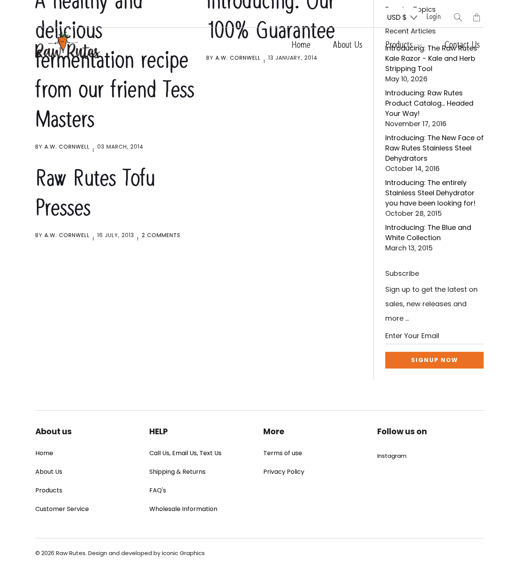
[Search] (458, 17)
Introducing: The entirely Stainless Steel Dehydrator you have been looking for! (430, 193)
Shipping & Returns (177, 471)
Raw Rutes (70, 553)
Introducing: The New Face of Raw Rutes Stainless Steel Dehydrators (434, 148)
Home (300, 45)
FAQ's (157, 490)
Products (400, 45)
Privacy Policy (283, 471)
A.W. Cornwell (67, 146)
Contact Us (462, 45)
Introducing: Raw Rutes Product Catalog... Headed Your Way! (429, 103)
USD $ (397, 17)
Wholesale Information (183, 509)
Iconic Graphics (183, 553)
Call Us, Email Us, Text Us (185, 453)
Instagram (392, 456)
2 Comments (161, 235)
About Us (347, 45)
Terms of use (282, 453)
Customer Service (62, 509)
